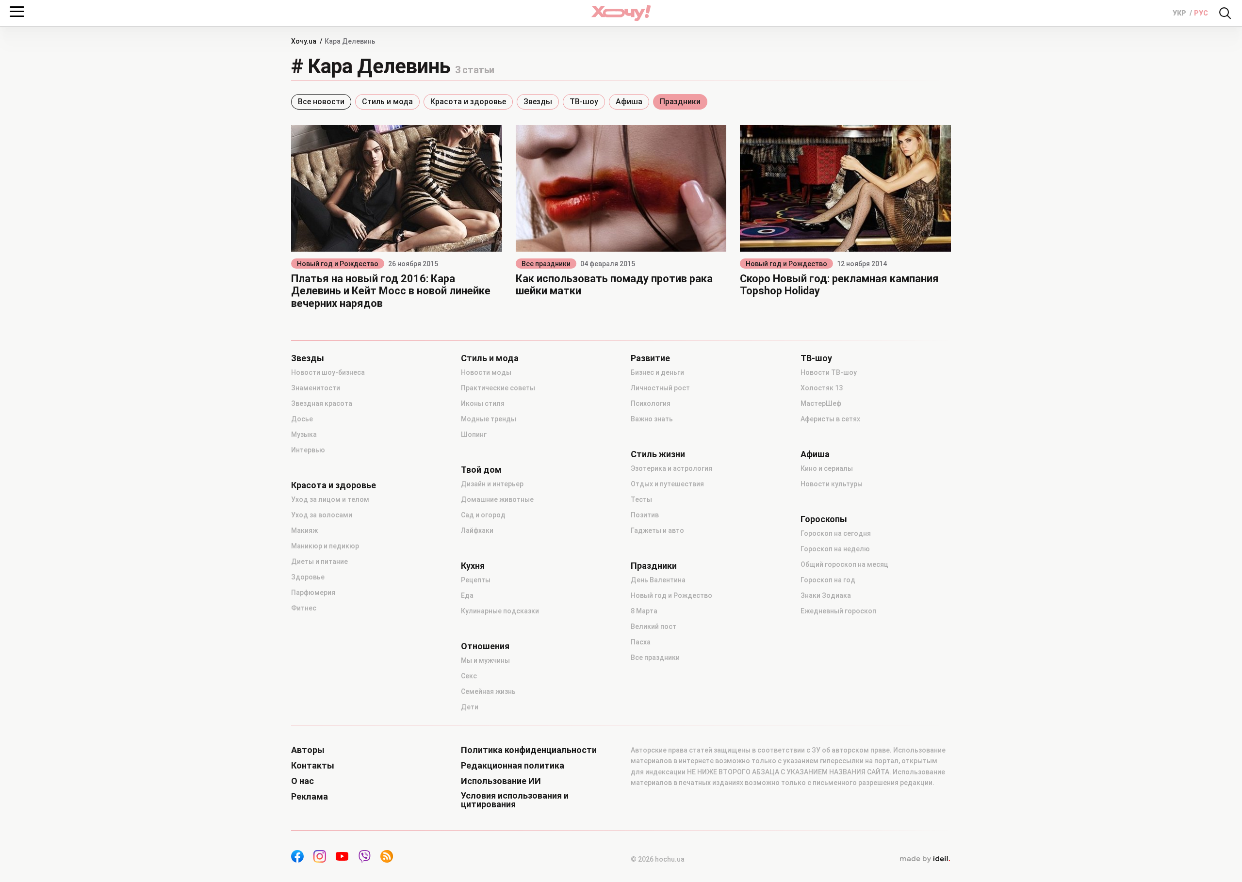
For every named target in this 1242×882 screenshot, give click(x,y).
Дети (469, 707)
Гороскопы (824, 519)
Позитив (645, 515)
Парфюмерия (313, 592)
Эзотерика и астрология (671, 468)
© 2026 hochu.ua (658, 859)
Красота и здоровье (468, 101)
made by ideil (925, 859)
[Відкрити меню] (17, 11)
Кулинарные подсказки (500, 611)
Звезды (537, 101)
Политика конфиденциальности (529, 750)
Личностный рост (660, 388)
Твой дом (481, 469)
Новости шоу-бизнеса (328, 372)
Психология (650, 403)
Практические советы (498, 388)
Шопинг (474, 434)
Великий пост (653, 626)
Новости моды (486, 372)
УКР (1180, 13)
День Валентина (658, 580)
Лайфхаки (477, 530)
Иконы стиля (483, 403)
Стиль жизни (658, 454)
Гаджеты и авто (657, 530)
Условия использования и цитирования (515, 800)
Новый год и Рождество (337, 264)
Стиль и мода (387, 101)
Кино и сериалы (827, 468)
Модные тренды (488, 419)
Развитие (650, 358)
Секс (469, 676)
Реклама (309, 796)
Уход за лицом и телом (330, 499)
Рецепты (475, 580)
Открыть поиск (1225, 13)
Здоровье (308, 577)
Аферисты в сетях (830, 419)
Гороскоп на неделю (835, 549)
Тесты (641, 499)
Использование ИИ (501, 781)
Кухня (473, 565)
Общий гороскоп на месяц (844, 564)
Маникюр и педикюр (325, 546)
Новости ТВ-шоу (829, 372)
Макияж (304, 530)
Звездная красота (321, 403)
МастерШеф (821, 403)
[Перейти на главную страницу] (621, 13)
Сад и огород (483, 515)
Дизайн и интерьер (492, 484)
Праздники (680, 101)
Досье (302, 419)
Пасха (641, 642)
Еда (467, 595)
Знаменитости (315, 388)
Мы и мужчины (485, 660)
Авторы (308, 750)
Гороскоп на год (828, 580)
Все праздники (546, 264)
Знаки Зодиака (826, 595)
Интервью (308, 450)
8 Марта (644, 611)
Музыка (304, 434)
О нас (302, 781)
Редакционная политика (512, 765)
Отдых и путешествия (667, 484)
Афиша (629, 101)
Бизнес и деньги (657, 372)
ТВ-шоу (584, 101)
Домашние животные (497, 499)
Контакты (312, 765)
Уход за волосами (321, 515)
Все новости (321, 101)
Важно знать (652, 419)
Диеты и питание (319, 561)
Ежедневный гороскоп (838, 611)
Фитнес (303, 608)
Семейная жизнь (488, 691)
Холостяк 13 (822, 388)
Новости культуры (832, 484)
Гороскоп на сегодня (836, 533)
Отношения (485, 646)
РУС (1201, 13)
